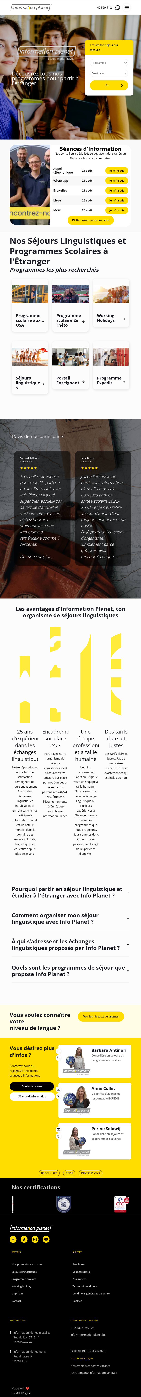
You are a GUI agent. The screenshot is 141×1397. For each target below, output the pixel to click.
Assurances (79, 1279)
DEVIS (69, 1173)
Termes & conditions (85, 1286)
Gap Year (17, 1293)
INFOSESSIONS (90, 1173)
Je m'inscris (116, 171)
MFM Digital (23, 1393)
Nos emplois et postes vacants (90, 1366)
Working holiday (21, 1286)
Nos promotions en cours (27, 1264)
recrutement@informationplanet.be (93, 1373)
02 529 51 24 (105, 7)
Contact (16, 1301)
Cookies (77, 1301)
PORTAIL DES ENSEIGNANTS (88, 1351)
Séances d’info (81, 1271)
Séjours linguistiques (24, 1271)
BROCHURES (49, 1173)
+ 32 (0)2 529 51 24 (82, 1328)
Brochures (79, 1264)
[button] (63, 570)
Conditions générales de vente (91, 1293)
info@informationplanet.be (88, 1335)
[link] (30, 185)
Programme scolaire (24, 1279)
